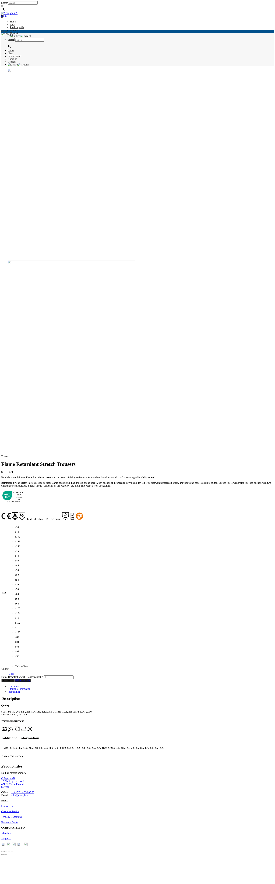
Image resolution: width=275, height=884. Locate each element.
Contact (11, 61)
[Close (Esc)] (2, 851)
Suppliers (6, 838)
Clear (11, 673)
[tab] (141, 686)
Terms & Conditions (11, 816)
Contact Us (7, 806)
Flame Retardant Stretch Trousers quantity (22, 677)
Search (4, 2)
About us (14, 30)
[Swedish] (25, 36)
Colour (4, 668)
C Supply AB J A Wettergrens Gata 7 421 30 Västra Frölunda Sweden (13, 782)
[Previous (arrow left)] (2, 854)
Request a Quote (9, 822)
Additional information (19, 689)
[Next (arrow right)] (5, 854)
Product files (14, 691)
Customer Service (10, 811)
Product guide (17, 27)
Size (3, 592)
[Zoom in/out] (12, 851)
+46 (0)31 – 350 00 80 (22, 792)
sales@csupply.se (20, 795)
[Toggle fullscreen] (9, 851)
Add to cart (8, 680)
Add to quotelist (22, 680)
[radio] (17, 528)
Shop (12, 24)
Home (13, 21)
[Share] (5, 851)
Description (13, 686)
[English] (15, 36)
